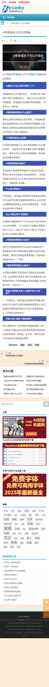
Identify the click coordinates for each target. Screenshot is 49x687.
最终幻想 (8, 523)
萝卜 (29, 538)
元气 (12, 511)
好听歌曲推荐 (24, 2)
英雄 (16, 538)
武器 (30, 523)
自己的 (35, 533)
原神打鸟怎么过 (10, 579)
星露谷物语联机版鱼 (12, 591)
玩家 (6, 533)
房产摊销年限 (9, 389)
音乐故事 (12, 2)
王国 (43, 528)
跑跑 (5, 547)
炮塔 (24, 529)
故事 (22, 519)
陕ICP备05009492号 (34, 623)
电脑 (14, 534)
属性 (30, 515)
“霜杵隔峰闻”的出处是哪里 (14, 570)
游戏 (7, 528)
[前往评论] (46, 608)
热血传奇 (33, 528)
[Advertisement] (24, 662)
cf (7, 23)
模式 (16, 524)
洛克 (38, 524)
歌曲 (22, 524)
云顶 (6, 511)
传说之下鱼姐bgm (11, 566)
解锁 (22, 543)
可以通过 (7, 515)
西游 (6, 542)
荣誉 (15, 74)
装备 (37, 538)
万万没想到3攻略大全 (13, 595)
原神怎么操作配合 (11, 587)
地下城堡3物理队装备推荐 (36, 389)
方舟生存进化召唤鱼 (34, 393)
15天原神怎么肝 (10, 385)
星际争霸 (39, 519)
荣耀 (22, 538)
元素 (19, 511)
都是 (12, 547)
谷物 (29, 542)
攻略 (14, 519)
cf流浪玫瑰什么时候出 (14, 355)
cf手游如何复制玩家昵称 (34, 363)
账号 (37, 542)
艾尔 (7, 537)
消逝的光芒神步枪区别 (35, 376)
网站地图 (16, 623)
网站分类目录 (38, 620)
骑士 (19, 546)
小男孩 (24, 635)
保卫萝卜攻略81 (10, 599)
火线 (17, 528)
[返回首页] (46, 602)
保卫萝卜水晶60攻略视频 (36, 385)
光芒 (26, 510)
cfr (9, 41)
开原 (37, 514)
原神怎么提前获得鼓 (12, 562)
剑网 (34, 511)
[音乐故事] (24, 9)
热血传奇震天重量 (33, 380)
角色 (14, 542)
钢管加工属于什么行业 (13, 393)
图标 (32, 74)
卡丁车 (41, 511)
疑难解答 (24, 623)
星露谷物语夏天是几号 (13, 376)
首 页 (4, 2)
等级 (30, 85)
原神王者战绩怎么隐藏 (13, 583)
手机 (43, 515)
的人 (20, 533)
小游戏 (22, 515)
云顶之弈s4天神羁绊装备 (14, 380)
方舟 (29, 519)
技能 (6, 519)
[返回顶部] (46, 615)
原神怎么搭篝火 (10, 574)
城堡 (15, 515)
